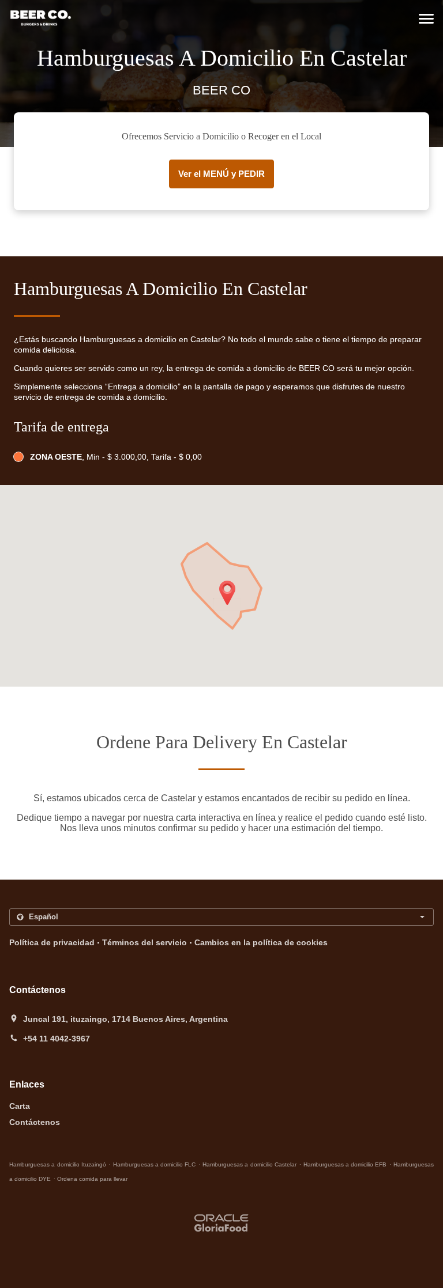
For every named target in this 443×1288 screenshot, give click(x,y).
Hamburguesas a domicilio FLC (154, 1164)
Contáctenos (34, 1122)
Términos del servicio (144, 942)
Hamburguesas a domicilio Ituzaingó (57, 1164)
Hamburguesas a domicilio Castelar (249, 1164)
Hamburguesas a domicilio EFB (345, 1164)
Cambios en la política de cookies (261, 942)
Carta (19, 1106)
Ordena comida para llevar (92, 1179)
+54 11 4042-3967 (56, 1038)
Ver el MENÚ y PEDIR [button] (221, 174)
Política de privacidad (52, 942)
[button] (426, 19)
